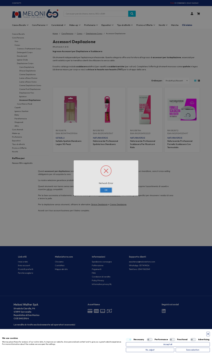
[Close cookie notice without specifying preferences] (208, 334)
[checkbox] (129, 339)
